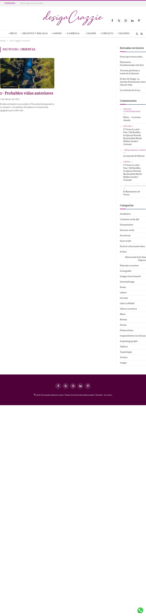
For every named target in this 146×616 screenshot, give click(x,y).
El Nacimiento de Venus (131, 193)
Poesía (123, 325)
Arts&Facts (125, 214)
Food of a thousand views (132, 246)
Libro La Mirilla (9, 87)
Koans (123, 287)
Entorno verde (127, 230)
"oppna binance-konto (134, 150)
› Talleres (123, 33)
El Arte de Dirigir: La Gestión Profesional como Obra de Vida (133, 82)
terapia (123, 363)
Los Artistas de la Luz (130, 90)
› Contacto (106, 33)
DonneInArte (126, 224)
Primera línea (126, 330)
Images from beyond (130, 276)
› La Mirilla (72, 33)
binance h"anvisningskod (131, 110)
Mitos (123, 314)
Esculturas (125, 235)
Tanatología (126, 352)
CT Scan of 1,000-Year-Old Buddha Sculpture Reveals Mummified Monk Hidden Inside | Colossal (132, 137)
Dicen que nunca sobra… (132, 57)
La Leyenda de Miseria (133, 156)
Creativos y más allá (129, 219)
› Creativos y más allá (34, 33)
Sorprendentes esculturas (133, 336)
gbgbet (126, 162)
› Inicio (12, 33)
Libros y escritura (128, 309)
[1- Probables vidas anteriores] (27, 73)
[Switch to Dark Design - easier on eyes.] (137, 34)
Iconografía (125, 271)
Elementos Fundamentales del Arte (38, 3)
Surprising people (129, 341)
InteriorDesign (127, 281)
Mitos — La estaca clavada (132, 119)
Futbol (123, 251)
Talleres (124, 346)
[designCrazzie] (73, 20)
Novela (123, 319)
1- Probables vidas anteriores (26, 94)
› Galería (90, 33)
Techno (123, 357)
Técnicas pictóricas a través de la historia (130, 72)
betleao (127, 126)
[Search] (141, 34)
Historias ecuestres (129, 265)
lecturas (124, 298)
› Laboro (56, 33)
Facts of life (125, 241)
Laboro (123, 292)
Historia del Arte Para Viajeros (135, 259)
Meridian (108, 395)
